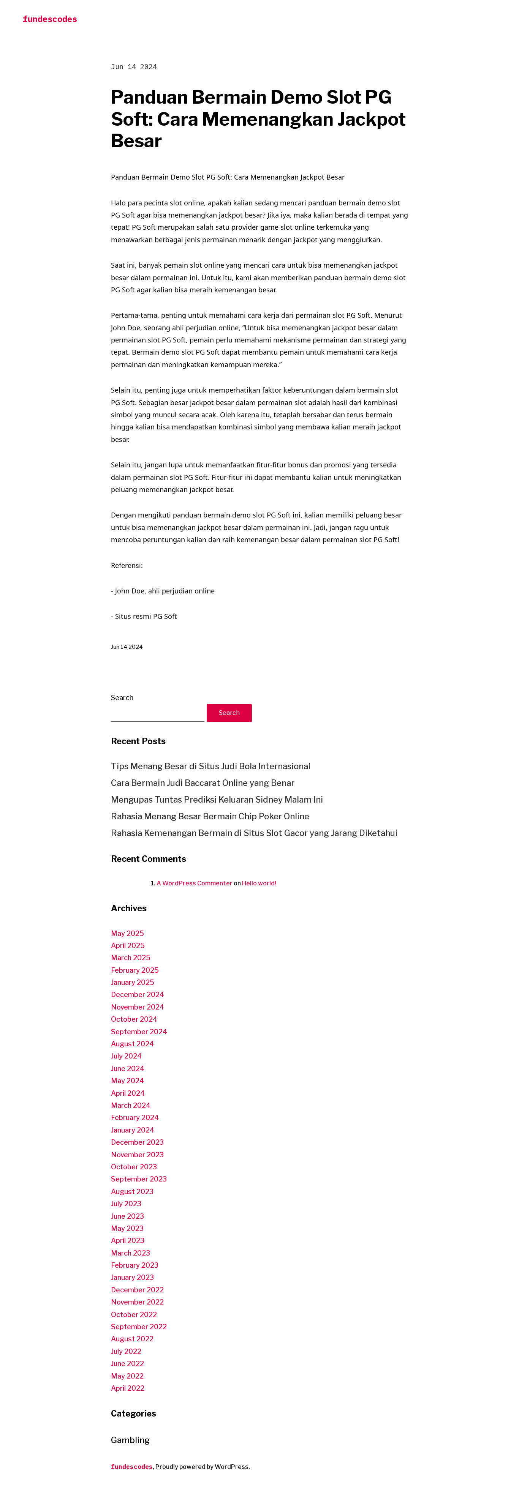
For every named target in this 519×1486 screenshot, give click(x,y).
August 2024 (132, 1044)
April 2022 (127, 1388)
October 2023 (134, 1167)
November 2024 (137, 1007)
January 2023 (132, 1277)
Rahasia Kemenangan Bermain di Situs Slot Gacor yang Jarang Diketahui (254, 833)
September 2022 (139, 1327)
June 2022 (127, 1364)
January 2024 (132, 1130)
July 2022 (126, 1351)
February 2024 (135, 1118)
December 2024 (137, 995)
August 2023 (132, 1192)
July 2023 (126, 1204)
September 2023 (139, 1179)
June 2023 (127, 1216)
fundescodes (50, 18)
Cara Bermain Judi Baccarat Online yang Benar (202, 783)
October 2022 (134, 1315)
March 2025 (130, 958)
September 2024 (139, 1032)
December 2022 (137, 1290)
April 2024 (128, 1093)
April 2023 (127, 1241)
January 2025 (132, 982)
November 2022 (137, 1302)
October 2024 (134, 1019)
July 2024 (126, 1056)
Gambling (130, 1440)
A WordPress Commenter (195, 883)
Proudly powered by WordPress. (202, 1466)
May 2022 (127, 1376)
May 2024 (127, 1081)
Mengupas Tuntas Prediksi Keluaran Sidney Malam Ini (217, 800)
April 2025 (128, 946)
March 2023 (130, 1253)
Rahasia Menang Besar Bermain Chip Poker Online (210, 816)
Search (122, 698)
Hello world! (259, 883)
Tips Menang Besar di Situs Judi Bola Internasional (210, 766)
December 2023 (137, 1142)
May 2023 (127, 1228)
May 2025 (127, 933)
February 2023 (134, 1265)
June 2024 (127, 1069)
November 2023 (137, 1155)
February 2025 (135, 970)
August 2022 (132, 1339)
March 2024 (130, 1105)
